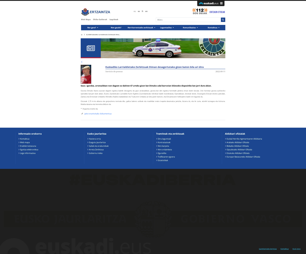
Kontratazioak (164, 142)
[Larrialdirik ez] (217, 11)
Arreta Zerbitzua (96, 149)
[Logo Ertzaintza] (106, 12)
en (146, 11)
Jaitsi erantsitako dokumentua (98, 113)
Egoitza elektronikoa (29, 149)
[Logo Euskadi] (210, 3)
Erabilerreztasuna (28, 146)
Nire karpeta (163, 146)
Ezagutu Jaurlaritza (97, 142)
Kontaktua (24, 138)
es (139, 11)
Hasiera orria (95, 138)
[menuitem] (87, 19)
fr (142, 11)
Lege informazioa (28, 153)
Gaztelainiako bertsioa (268, 249)
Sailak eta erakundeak (99, 146)
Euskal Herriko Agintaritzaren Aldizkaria (244, 138)
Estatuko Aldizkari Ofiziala (238, 153)
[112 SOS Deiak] (200, 11)
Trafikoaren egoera (166, 156)
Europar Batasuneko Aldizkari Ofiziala (243, 156)
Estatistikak (163, 160)
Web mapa (25, 142)
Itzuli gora (296, 249)
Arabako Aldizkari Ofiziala (238, 142)
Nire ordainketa (165, 149)
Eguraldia (162, 153)
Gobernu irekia (95, 153)
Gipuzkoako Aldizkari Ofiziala (239, 149)
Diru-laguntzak (164, 138)
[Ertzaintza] (81, 34)
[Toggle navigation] (223, 24)
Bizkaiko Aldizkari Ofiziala (238, 146)
